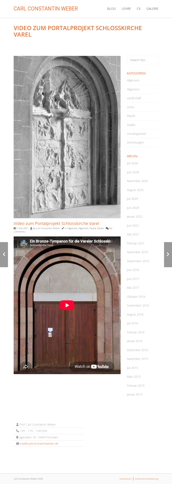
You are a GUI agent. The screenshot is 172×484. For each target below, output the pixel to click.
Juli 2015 (132, 368)
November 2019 (137, 252)
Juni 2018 (133, 270)
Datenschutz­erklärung (146, 478)
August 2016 (135, 314)
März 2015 (134, 377)
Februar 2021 (136, 243)
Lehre (126, 8)
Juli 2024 (132, 199)
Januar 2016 (134, 341)
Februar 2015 (136, 386)
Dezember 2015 (137, 350)
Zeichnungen (135, 142)
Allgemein (72, 228)
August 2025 (135, 190)
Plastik (93, 228)
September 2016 (138, 305)
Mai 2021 (133, 234)
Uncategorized (136, 134)
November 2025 (137, 181)
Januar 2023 (134, 216)
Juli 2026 (132, 163)
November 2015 (137, 359)
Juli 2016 (132, 323)
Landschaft (134, 98)
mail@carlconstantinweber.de (38, 443)
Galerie (152, 8)
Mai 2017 (133, 288)
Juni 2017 (133, 279)
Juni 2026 (133, 172)
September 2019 (138, 261)
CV (139, 8)
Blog (111, 8)
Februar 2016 (136, 332)
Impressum (126, 478)
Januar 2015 (134, 394)
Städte (100, 228)
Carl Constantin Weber (46, 9)
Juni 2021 (133, 225)
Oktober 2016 (136, 297)
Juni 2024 (133, 208)
